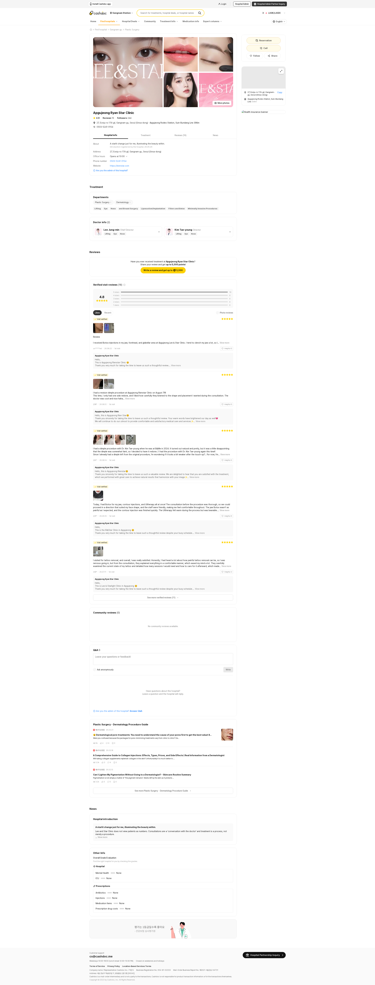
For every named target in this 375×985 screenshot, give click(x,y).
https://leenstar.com (119, 166)
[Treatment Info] (178, 21)
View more (224, 343)
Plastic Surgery (132, 29)
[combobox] (279, 21)
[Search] (199, 13)
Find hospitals (107, 21)
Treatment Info (167, 21)
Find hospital (101, 29)
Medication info (191, 21)
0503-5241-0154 (118, 161)
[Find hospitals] (117, 21)
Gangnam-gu (116, 29)
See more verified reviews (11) (161, 597)
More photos (223, 103)
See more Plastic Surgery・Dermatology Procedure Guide (161, 791)
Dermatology (122, 202)
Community (150, 21)
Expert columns (211, 21)
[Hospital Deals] (139, 21)
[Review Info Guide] (124, 285)
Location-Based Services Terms (136, 966)
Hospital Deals (129, 21)
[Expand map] (281, 71)
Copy (279, 92)
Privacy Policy (113, 966)
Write (228, 669)
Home (93, 21)
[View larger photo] (128, 72)
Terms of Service (97, 966)
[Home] (91, 29)
